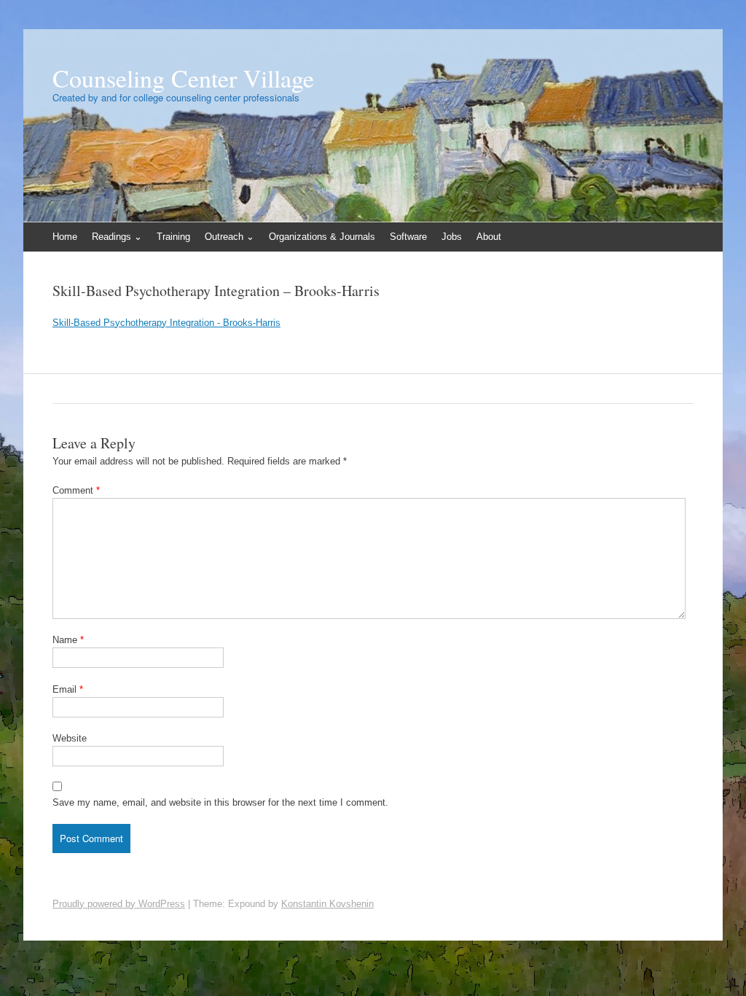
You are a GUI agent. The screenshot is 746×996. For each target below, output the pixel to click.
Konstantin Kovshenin (327, 903)
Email (67, 689)
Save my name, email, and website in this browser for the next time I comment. (220, 802)
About (488, 236)
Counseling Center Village (183, 78)
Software (408, 236)
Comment (76, 490)
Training (173, 236)
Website (69, 738)
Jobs (451, 236)
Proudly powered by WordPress (118, 903)
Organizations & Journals (322, 236)
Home (64, 236)
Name (68, 639)
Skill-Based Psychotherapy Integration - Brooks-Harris (166, 322)
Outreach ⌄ (229, 236)
